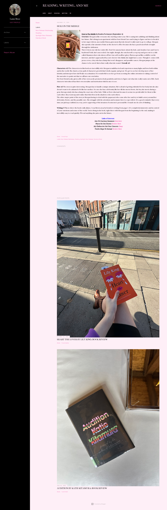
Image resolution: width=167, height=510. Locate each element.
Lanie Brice (15, 18)
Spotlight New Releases (44, 35)
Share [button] (38, 23)
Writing (64, 13)
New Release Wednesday (44, 30)
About (50, 13)
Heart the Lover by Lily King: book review (82, 339)
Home (44, 13)
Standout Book (41, 38)
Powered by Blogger (100, 504)
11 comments (65, 343)
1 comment (65, 491)
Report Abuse (9, 52)
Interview (118, 121)
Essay (121, 126)
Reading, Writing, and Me (65, 5)
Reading (57, 13)
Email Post (65, 136)
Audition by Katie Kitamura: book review (82, 488)
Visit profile (15, 22)
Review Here (116, 124)
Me (70, 13)
